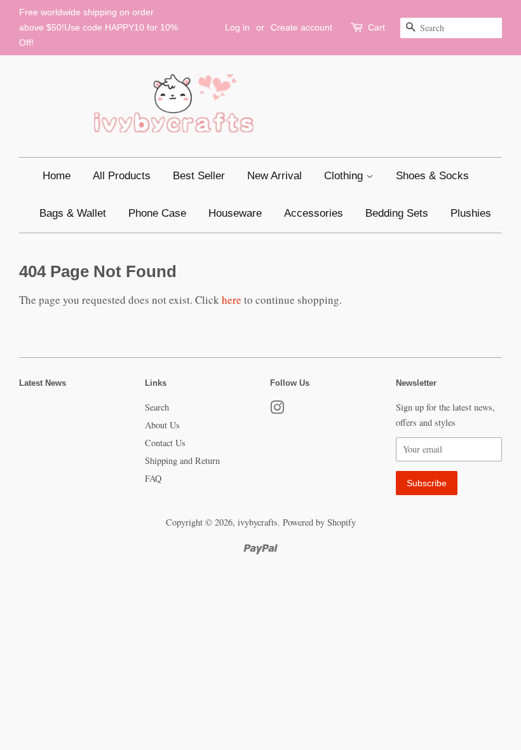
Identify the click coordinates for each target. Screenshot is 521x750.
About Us (162, 425)
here (231, 299)
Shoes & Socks (432, 176)
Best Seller (199, 176)
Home (57, 176)
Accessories (313, 213)
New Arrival (274, 176)
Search (157, 407)
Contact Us (165, 443)
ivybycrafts (258, 522)
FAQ (153, 478)
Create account (301, 27)
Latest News (42, 383)
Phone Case (157, 213)
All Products (122, 176)
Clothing (345, 176)
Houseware (235, 213)
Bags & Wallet (72, 213)
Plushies (470, 213)
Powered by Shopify (319, 522)
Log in (237, 27)
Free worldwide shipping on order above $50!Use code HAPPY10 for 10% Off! (98, 27)
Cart (376, 27)
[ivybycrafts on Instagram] (277, 410)
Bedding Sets (396, 213)
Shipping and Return (182, 460)
